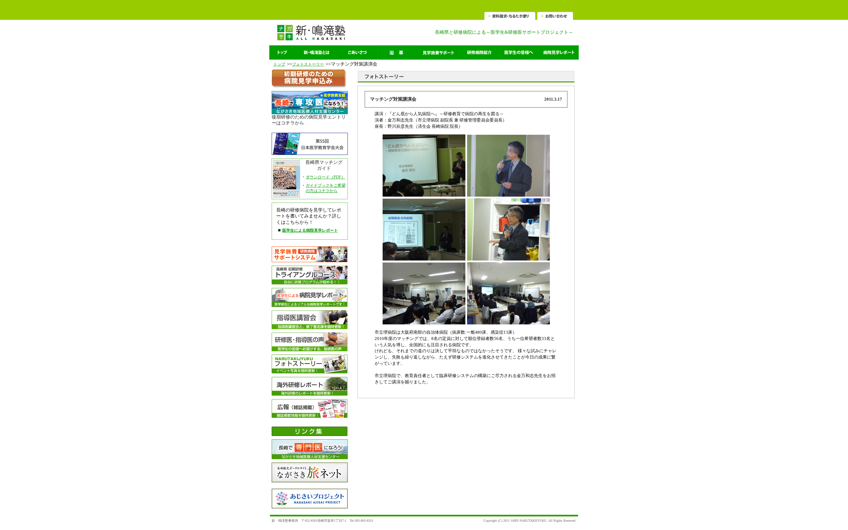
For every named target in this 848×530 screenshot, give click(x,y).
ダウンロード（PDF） (325, 177)
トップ (279, 64)
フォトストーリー (308, 64)
